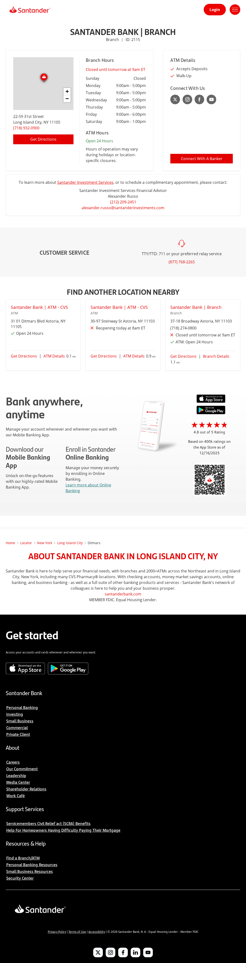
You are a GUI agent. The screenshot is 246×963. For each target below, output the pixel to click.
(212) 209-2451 (123, 202)
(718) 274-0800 (183, 328)
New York (44, 543)
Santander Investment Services (85, 182)
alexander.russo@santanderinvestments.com (123, 207)
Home (10, 543)
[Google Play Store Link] (211, 412)
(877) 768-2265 (182, 262)
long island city (70, 543)
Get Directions (43, 139)
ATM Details (54, 356)
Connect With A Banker (201, 158)
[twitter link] (175, 99)
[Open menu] (235, 9)
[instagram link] (187, 99)
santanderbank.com (123, 594)
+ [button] (67, 91)
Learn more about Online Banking (88, 487)
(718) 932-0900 (26, 128)
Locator (26, 543)
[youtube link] (211, 99)
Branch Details (216, 356)
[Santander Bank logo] (29, 9)
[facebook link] (199, 99)
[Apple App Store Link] (211, 401)
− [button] (67, 99)
